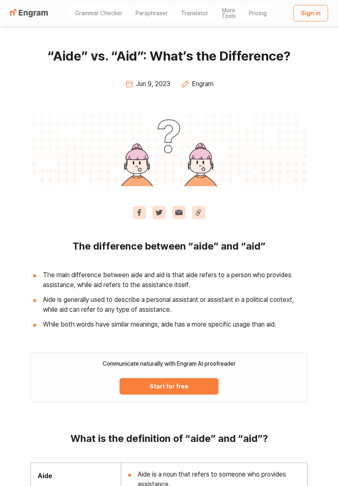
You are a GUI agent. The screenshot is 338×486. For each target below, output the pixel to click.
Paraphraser (152, 13)
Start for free (169, 386)
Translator (194, 13)
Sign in (311, 13)
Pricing (258, 13)
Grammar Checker (98, 13)
